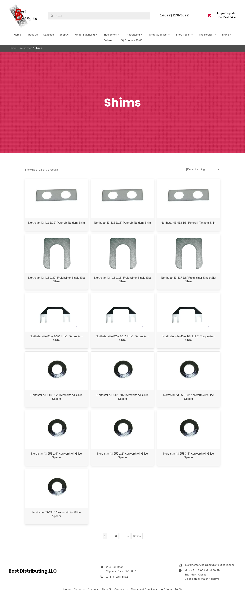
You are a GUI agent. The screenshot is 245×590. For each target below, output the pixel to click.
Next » (137, 536)
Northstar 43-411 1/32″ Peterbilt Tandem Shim (56, 222)
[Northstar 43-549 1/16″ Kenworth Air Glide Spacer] (122, 370)
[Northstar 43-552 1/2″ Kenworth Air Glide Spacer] (122, 429)
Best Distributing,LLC (33, 571)
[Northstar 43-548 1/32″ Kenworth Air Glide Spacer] (56, 370)
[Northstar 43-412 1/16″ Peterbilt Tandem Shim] (123, 198)
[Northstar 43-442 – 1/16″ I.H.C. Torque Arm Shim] (122, 312)
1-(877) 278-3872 (175, 15)
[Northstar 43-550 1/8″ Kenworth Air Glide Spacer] (188, 370)
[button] (97, 35)
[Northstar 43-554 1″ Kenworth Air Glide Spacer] (56, 488)
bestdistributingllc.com (220, 564)
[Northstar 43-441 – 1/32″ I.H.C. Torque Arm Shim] (56, 312)
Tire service (25, 48)
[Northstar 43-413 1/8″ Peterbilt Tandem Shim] (189, 198)
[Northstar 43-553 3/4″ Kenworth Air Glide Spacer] (188, 429)
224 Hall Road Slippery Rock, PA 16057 (121, 569)
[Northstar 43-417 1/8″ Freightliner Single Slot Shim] (189, 253)
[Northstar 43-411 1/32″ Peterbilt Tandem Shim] (57, 198)
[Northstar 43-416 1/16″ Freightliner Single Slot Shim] (123, 253)
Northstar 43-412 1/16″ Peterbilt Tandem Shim (122, 222)
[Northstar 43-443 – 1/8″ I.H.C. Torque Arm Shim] (188, 312)
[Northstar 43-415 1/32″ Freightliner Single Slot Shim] (56, 253)
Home (12, 48)
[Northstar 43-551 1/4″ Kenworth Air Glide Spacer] (56, 429)
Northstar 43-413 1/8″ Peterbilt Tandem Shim (188, 222)
